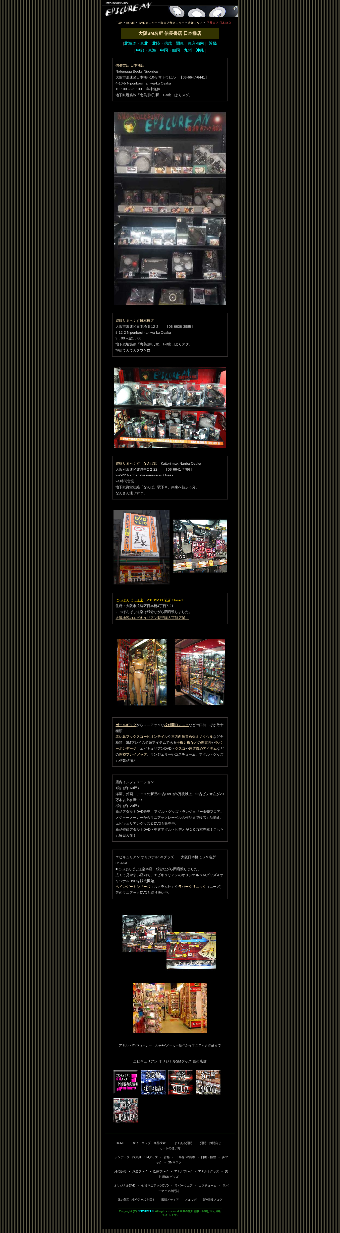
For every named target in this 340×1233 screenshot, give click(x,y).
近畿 (213, 43)
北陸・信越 (162, 43)
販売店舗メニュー (172, 23)
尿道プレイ (139, 1171)
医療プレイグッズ (133, 754)
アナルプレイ (183, 1171)
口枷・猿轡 (208, 1157)
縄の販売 (120, 1171)
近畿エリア (195, 23)
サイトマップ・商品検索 (149, 1143)
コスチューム (208, 1185)
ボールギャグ (125, 725)
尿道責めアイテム (203, 748)
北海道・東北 (136, 43)
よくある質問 (182, 1143)
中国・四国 (170, 50)
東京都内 (196, 43)
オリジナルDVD (124, 1185)
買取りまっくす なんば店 (136, 463)
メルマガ (191, 1199)
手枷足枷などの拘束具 (193, 742)
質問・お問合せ (210, 1143)
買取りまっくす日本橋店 (134, 321)
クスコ (180, 748)
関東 (180, 43)
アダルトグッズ (208, 1171)
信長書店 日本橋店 (129, 65)
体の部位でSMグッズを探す (136, 1199)
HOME (130, 23)
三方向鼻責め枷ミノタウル (192, 737)
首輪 (167, 1157)
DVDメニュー (148, 23)
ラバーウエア (184, 1185)
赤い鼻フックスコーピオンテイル (141, 737)
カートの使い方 (170, 1148)
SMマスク (174, 1162)
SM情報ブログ (212, 1199)
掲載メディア (170, 1199)
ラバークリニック (192, 887)
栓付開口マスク (176, 725)
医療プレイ (160, 1171)
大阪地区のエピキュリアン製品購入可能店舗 (152, 618)
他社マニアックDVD (155, 1185)
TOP (119, 23)
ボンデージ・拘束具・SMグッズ (136, 1157)
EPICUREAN (146, 1211)
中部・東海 (146, 50)
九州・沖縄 (194, 50)
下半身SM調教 (185, 1157)
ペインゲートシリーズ (132, 887)
